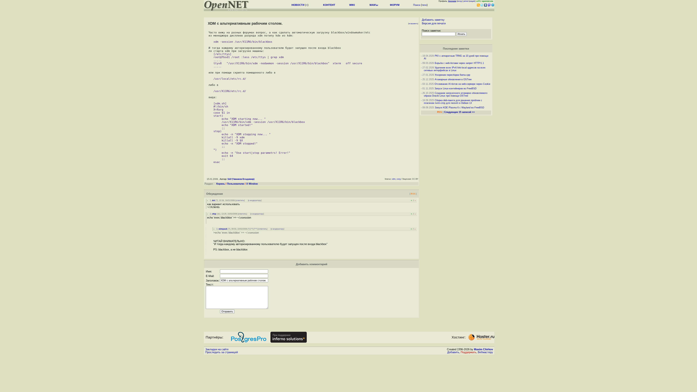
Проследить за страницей (221, 352)
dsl (213, 200)
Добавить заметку (433, 19)
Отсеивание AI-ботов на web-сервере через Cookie (462, 84)
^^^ (255, 229)
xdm (394, 179)
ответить (240, 200)
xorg (399, 179)
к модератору (254, 200)
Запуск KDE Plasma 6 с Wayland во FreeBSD (459, 107)
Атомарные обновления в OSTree (453, 79)
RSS (413, 194)
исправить (413, 23)
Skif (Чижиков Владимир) (240, 179)
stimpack (223, 229)
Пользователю (235, 183)
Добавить (453, 352)
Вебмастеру (485, 352)
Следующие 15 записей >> (459, 112)
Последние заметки (456, 48)
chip (214, 214)
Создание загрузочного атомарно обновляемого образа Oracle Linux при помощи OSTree (455, 94)
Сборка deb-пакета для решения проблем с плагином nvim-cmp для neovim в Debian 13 (453, 101)
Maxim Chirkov (483, 349)
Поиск (416, 4)
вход (459, 1)
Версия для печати (434, 23)
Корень (220, 183)
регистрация (469, 1)
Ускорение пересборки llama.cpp (452, 75)
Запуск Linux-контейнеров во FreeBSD (455, 88)
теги (424, 4)
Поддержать (468, 352)
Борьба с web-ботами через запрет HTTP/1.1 (459, 63)
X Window (252, 183)
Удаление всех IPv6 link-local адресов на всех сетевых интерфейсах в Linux (455, 69)
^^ (252, 229)
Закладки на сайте (217, 349)
